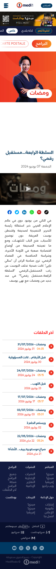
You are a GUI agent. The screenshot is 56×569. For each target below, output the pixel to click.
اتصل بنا (49, 516)
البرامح (41, 44)
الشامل (35, 526)
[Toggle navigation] (4, 5)
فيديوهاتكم (11, 526)
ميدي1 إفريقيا (49, 480)
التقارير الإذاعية (30, 484)
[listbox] (28, 398)
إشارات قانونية (49, 507)
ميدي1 (50, 474)
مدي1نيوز (15, 532)
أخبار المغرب (52, 557)
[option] (28, 346)
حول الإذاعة (47, 497)
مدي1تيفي (25, 538)
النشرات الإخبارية (30, 476)
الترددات (30, 497)
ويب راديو (48, 486)
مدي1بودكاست (38, 532)
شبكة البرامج (12, 484)
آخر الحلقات (9, 490)
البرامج (12, 467)
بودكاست (11, 497)
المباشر (46, 6)
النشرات (30, 467)
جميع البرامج (12, 476)
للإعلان (49, 513)
